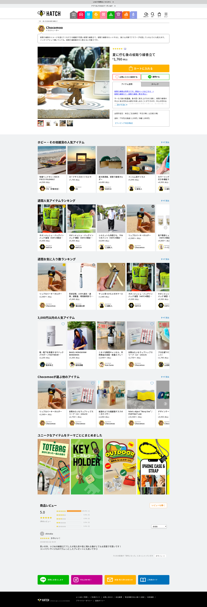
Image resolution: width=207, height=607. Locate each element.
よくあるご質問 (82, 597)
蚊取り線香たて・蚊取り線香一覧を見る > (130, 94)
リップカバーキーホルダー (139, 235)
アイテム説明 (126, 84)
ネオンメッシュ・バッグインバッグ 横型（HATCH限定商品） (81, 236)
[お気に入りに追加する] (104, 114)
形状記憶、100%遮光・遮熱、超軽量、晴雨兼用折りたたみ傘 (81, 295)
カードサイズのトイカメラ (80, 177)
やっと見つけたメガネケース (111, 294)
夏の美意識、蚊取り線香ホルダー (111, 178)
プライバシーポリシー (84, 600)
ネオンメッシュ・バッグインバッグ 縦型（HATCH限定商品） (51, 236)
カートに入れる (143, 68)
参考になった (160, 556)
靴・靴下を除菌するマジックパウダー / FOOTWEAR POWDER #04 (51, 353)
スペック (155, 84)
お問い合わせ (108, 597)
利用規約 (150, 597)
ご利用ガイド (95, 597)
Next (106, 83)
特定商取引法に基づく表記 (135, 597)
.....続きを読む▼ (121, 105)
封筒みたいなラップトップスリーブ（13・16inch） (140, 353)
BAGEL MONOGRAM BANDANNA (77, 353)
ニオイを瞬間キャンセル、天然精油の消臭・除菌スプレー (111, 353)
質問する (156, 77)
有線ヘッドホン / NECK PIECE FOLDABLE (49, 178)
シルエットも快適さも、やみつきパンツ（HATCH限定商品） (111, 236)
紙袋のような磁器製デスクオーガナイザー (111, 412)
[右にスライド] (165, 169)
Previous (41, 83)
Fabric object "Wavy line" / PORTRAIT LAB (140, 412)
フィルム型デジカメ (136, 177)
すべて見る (165, 142)
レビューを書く (158, 505)
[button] (152, 14)
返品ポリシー (100, 600)
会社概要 (119, 597)
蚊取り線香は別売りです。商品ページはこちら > (134, 91)
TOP (40, 21)
